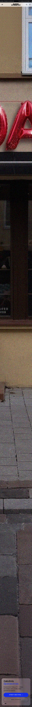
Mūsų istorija (16, 699)
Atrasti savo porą (16, 694)
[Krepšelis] (30, 4)
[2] (5, 703)
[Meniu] (2, 4)
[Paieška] (26, 4)
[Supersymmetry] (16, 5)
